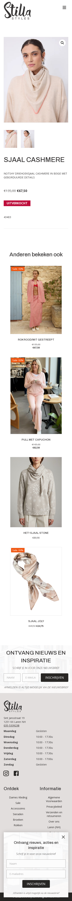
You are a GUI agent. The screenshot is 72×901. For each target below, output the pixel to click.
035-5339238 (11, 725)
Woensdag (11, 742)
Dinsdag (9, 736)
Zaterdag (10, 759)
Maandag (10, 731)
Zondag (9, 764)
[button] (62, 43)
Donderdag (11, 747)
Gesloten (41, 731)
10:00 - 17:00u (44, 759)
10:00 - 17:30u (44, 736)
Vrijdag (8, 753)
